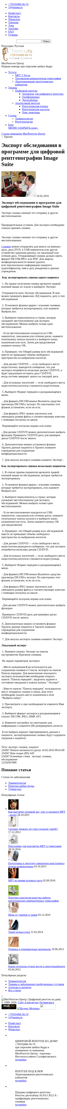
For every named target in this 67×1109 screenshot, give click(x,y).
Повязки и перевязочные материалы (29, 949)
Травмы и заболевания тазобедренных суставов (36, 984)
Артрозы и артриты (19, 987)
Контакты (14, 16)
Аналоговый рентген (27, 103)
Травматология (24, 118)
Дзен (11, 25)
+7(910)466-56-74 (18, 4)
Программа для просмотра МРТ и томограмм (34, 846)
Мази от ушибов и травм (22, 914)
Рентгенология (24, 121)
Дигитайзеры (30, 100)
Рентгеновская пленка (35, 106)
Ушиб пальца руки (19, 932)
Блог (11, 124)
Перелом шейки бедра (21, 786)
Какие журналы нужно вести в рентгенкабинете (36, 966)
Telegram (13, 22)
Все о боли (14, 990)
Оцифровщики (31, 96)
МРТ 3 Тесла (22, 75)
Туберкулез (14, 789)
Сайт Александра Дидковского (36, 1002)
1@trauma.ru (15, 7)
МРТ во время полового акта (25, 880)
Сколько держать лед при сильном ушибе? (33, 828)
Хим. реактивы (31, 112)
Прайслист (14, 13)
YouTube (13, 28)
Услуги (12, 72)
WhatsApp (14, 19)
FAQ (11, 31)
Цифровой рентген (26, 90)
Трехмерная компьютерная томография (38, 78)
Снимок (6, 246)
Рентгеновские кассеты (35, 109)
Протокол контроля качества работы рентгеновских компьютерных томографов (33, 899)
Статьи (12, 115)
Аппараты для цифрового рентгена (42, 93)
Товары (12, 87)
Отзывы (13, 34)
